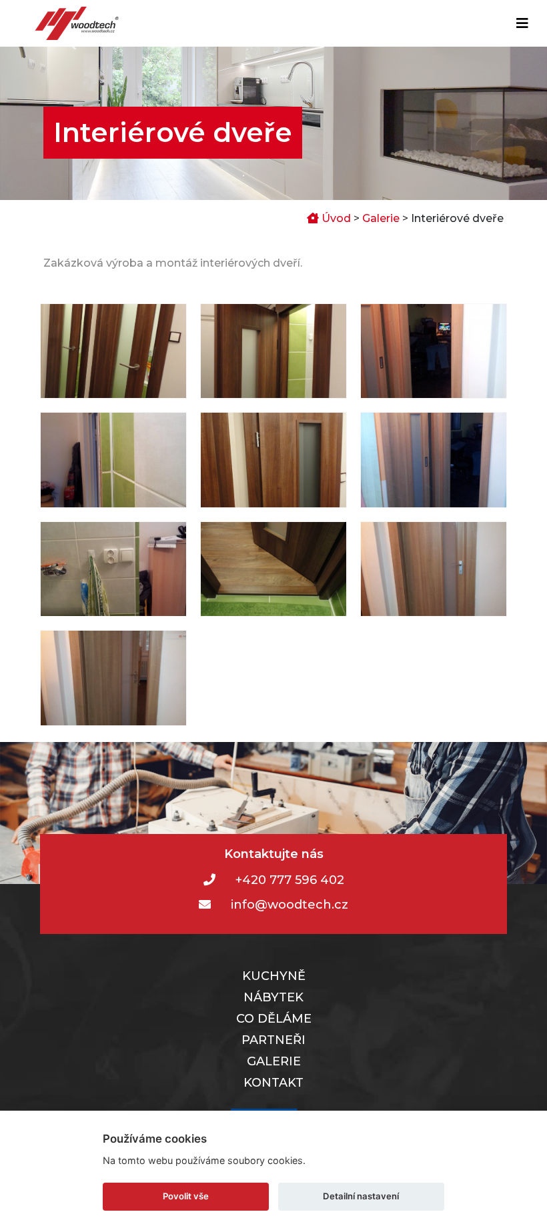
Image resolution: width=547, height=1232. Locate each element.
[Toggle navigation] (522, 23)
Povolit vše (186, 1196)
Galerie (381, 218)
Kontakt (273, 1082)
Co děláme (274, 1018)
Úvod (335, 218)
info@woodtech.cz (289, 904)
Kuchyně (274, 976)
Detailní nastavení (361, 1196)
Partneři (273, 1040)
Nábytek (273, 997)
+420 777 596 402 (289, 880)
